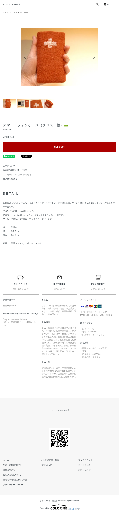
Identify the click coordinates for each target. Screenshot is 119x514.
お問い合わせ (84, 469)
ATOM (49, 464)
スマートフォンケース (21, 12)
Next (93, 57)
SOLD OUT (59, 146)
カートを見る (84, 464)
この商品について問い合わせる (17, 174)
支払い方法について (12, 474)
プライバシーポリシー (13, 484)
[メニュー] (114, 4)
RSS (43, 464)
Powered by (44, 508)
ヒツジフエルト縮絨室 (11, 4)
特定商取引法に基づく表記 (15, 170)
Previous (25, 57)
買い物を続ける (10, 178)
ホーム (5, 12)
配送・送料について (12, 464)
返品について (9, 165)
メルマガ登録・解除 (50, 459)
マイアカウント (85, 459)
